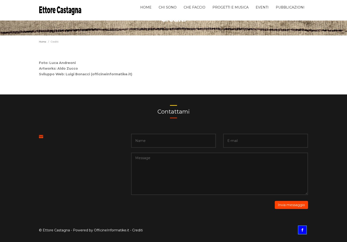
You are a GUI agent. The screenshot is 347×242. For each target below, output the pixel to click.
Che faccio (194, 7)
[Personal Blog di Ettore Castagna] (60, 9)
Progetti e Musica (230, 7)
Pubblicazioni (290, 7)
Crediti (137, 230)
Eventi (262, 7)
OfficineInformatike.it (111, 230)
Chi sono (168, 7)
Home (146, 7)
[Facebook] (303, 230)
